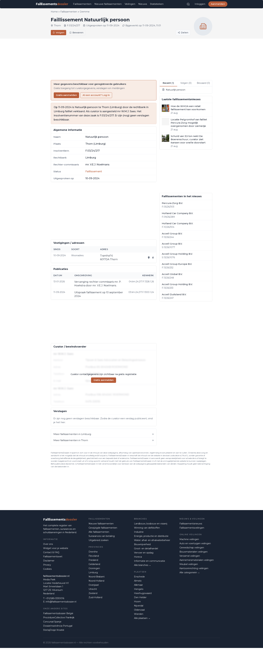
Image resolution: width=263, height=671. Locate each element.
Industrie (139, 532)
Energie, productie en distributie (151, 536)
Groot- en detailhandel (146, 548)
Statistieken (157, 3)
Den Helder (140, 597)
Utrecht (93, 589)
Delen (184, 32)
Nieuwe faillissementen (108, 3)
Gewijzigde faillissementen (103, 527)
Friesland (93, 560)
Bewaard (203, 83)
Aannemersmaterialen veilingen (196, 560)
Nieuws (142, 3)
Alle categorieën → (189, 572)
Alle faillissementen (99, 532)
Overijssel (94, 585)
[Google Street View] (153, 257)
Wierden (138, 614)
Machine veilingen (189, 539)
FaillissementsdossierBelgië (58, 613)
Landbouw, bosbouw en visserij (150, 523)
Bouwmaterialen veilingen (193, 551)
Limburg (93, 572)
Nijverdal (138, 605)
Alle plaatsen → (142, 618)
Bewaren (77, 32)
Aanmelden (218, 3)
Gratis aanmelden (66, 95)
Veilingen (130, 3)
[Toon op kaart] (148, 257)
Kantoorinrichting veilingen (193, 568)
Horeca (138, 556)
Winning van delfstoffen (147, 527)
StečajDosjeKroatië (53, 630)
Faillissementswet (52, 556)
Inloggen (200, 3)
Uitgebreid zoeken (99, 540)
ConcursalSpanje (52, 621)
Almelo (138, 580)
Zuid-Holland (95, 597)
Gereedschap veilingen (191, 547)
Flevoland (94, 556)
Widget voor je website (55, 548)
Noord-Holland (96, 580)
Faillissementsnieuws (190, 523)
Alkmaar (138, 585)
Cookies (47, 569)
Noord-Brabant (97, 576)
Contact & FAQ (51, 552)
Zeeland (93, 593)
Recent (168, 83)
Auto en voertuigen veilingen (195, 543)
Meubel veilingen (188, 564)
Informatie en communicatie (149, 561)
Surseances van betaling (102, 536)
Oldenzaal (139, 609)
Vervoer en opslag (143, 552)
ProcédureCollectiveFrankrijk (58, 617)
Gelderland (94, 564)
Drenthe (93, 551)
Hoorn (137, 601)
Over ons (48, 544)
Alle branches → (142, 565)
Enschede (139, 576)
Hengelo (138, 589)
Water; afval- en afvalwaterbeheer (152, 540)
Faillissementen (82, 3)
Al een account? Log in (96, 95)
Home (54, 11)
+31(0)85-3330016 (54, 598)
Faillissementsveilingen (191, 527)
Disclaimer (48, 560)
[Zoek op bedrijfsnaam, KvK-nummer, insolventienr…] (188, 4)
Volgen (60, 32)
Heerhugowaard (143, 593)
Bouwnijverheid (142, 544)
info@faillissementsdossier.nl (61, 601)
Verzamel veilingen (189, 556)
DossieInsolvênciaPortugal (57, 625)
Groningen (94, 568)
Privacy (47, 564)
